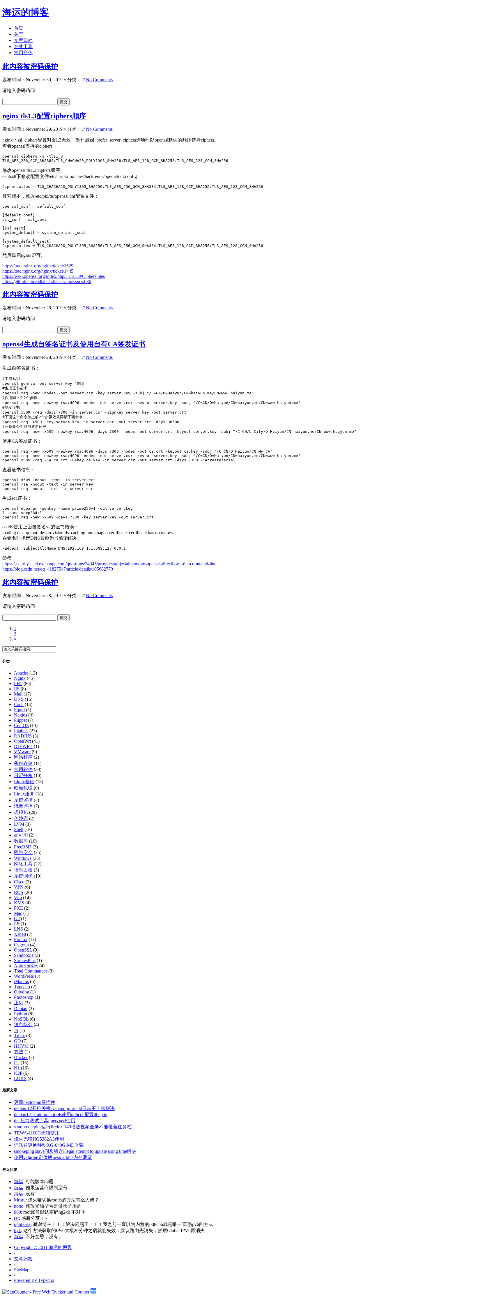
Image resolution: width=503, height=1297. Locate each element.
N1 (17, 1067)
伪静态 (21, 818)
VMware (22, 751)
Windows (22, 858)
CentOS (21, 725)
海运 (18, 1181)
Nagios (20, 714)
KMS (19, 902)
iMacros (21, 981)
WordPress (24, 976)
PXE (18, 908)
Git (17, 918)
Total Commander (30, 970)
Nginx (20, 678)
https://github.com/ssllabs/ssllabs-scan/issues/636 (46, 281)
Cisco (19, 881)
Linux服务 (24, 793)
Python (20, 1013)
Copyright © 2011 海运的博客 (43, 1247)
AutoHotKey (26, 965)
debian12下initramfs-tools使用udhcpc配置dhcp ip (60, 1114)
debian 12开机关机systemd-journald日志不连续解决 (64, 1108)
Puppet (20, 720)
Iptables (21, 730)
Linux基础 (24, 781)
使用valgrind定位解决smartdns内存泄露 (53, 1157)
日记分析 (23, 775)
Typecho (22, 986)
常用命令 (23, 52)
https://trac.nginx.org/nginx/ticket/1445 (37, 271)
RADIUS (23, 735)
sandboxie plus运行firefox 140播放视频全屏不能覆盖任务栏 (73, 1126)
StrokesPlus (25, 960)
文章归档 (23, 40)
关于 (18, 34)
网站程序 (23, 757)
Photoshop (23, 997)
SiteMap (21, 1269)
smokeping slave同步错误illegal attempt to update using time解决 (75, 1151)
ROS (18, 892)
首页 (18, 28)
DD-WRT (23, 746)
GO (17, 1040)
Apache (21, 672)
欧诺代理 (23, 787)
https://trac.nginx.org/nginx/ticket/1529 (37, 265)
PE (17, 923)
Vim (18, 897)
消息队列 (23, 1024)
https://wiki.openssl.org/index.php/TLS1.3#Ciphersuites (53, 276)
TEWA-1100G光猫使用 (37, 1132)
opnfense (22, 1224)
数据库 (21, 841)
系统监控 (23, 799)
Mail (18, 693)
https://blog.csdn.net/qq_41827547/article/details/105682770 (57, 569)
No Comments (99, 79)
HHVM (21, 1046)
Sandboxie (23, 955)
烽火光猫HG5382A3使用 (39, 1139)
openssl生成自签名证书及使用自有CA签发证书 (74, 344)
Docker (21, 1057)
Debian (20, 1008)
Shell (18, 829)
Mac (18, 913)
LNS (18, 929)
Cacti (19, 704)
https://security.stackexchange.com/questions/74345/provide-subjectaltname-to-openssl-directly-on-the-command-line (109, 563)
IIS (17, 688)
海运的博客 (25, 12)
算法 (18, 1051)
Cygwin (21, 944)
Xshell (20, 934)
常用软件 (23, 769)
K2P (18, 1073)
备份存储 (23, 763)
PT (17, 1062)
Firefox (20, 939)
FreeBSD (22, 846)
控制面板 (23, 869)
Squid (19, 709)
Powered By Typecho (34, 1280)
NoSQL (21, 1019)
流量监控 (23, 806)
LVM (19, 824)
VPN (19, 887)
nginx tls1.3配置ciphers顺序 (44, 116)
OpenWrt (22, 741)
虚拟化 (21, 812)
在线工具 (23, 46)
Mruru (20, 1199)
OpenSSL (23, 949)
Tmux (19, 1035)
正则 (18, 1002)
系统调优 (23, 876)
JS (16, 1030)
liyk (17, 1230)
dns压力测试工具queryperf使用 (44, 1120)
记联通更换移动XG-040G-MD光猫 (49, 1145)
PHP (18, 683)
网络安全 (23, 852)
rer (16, 1218)
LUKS (20, 1078)
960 (17, 1212)
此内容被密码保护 (30, 66)
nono (18, 1206)
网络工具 (23, 863)
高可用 (21, 834)
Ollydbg (21, 991)
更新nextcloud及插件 (34, 1102)
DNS (19, 699)
